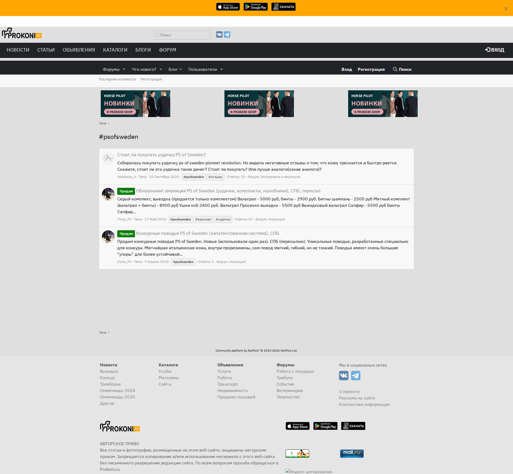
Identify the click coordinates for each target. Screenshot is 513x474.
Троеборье (110, 384)
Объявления (79, 50)
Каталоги (115, 50)
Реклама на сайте (357, 398)
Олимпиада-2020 (117, 396)
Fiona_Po (124, 219)
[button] (124, 69)
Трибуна (285, 377)
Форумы (111, 69)
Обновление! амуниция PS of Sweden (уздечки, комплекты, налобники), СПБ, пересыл (220, 191)
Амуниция (276, 219)
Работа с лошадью (295, 371)
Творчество (288, 396)
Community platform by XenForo (256, 350)
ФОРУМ (167, 50)
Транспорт (227, 384)
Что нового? (144, 69)
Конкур (107, 377)
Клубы (165, 371)
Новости (18, 50)
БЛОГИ (143, 50)
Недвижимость (232, 390)
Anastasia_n (126, 176)
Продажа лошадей (236, 396)
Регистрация (151, 79)
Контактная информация (364, 404)
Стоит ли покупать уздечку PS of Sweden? (161, 155)
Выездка (109, 371)
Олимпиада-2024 (117, 390)
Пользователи (202, 69)
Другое (107, 403)
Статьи (46, 50)
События (285, 384)
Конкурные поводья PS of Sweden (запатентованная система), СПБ (199, 233)
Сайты (165, 384)
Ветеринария (290, 390)
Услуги (224, 371)
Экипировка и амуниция (280, 176)
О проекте (349, 391)
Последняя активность (117, 79)
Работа (224, 377)
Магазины (169, 377)
